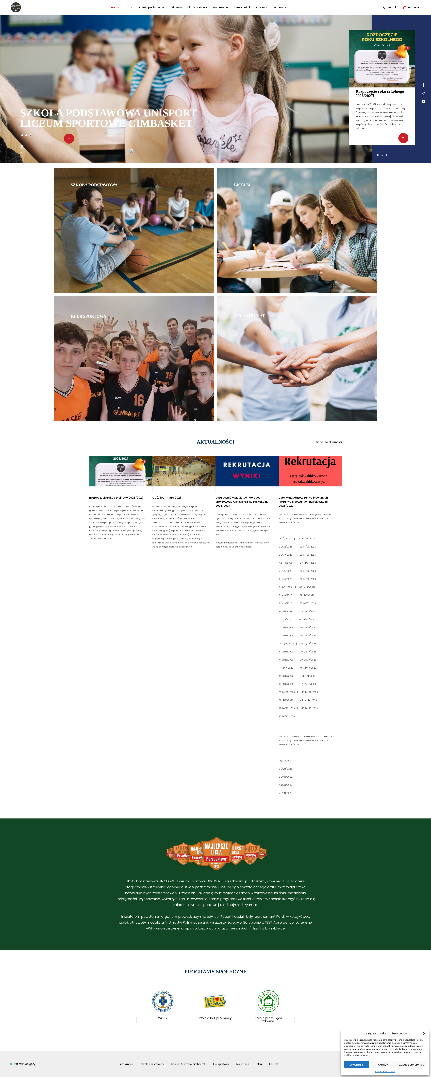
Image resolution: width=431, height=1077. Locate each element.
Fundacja (262, 7)
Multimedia (220, 7)
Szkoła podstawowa (152, 7)
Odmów (383, 1064)
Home (115, 7)
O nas (129, 7)
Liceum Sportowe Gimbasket (188, 1064)
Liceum (177, 7)
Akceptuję (356, 1064)
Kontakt (273, 1064)
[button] (424, 1033)
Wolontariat (282, 7)
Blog (259, 1064)
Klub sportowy (197, 7)
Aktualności (242, 7)
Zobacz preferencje (411, 1064)
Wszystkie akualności (329, 442)
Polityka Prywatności (385, 1071)
